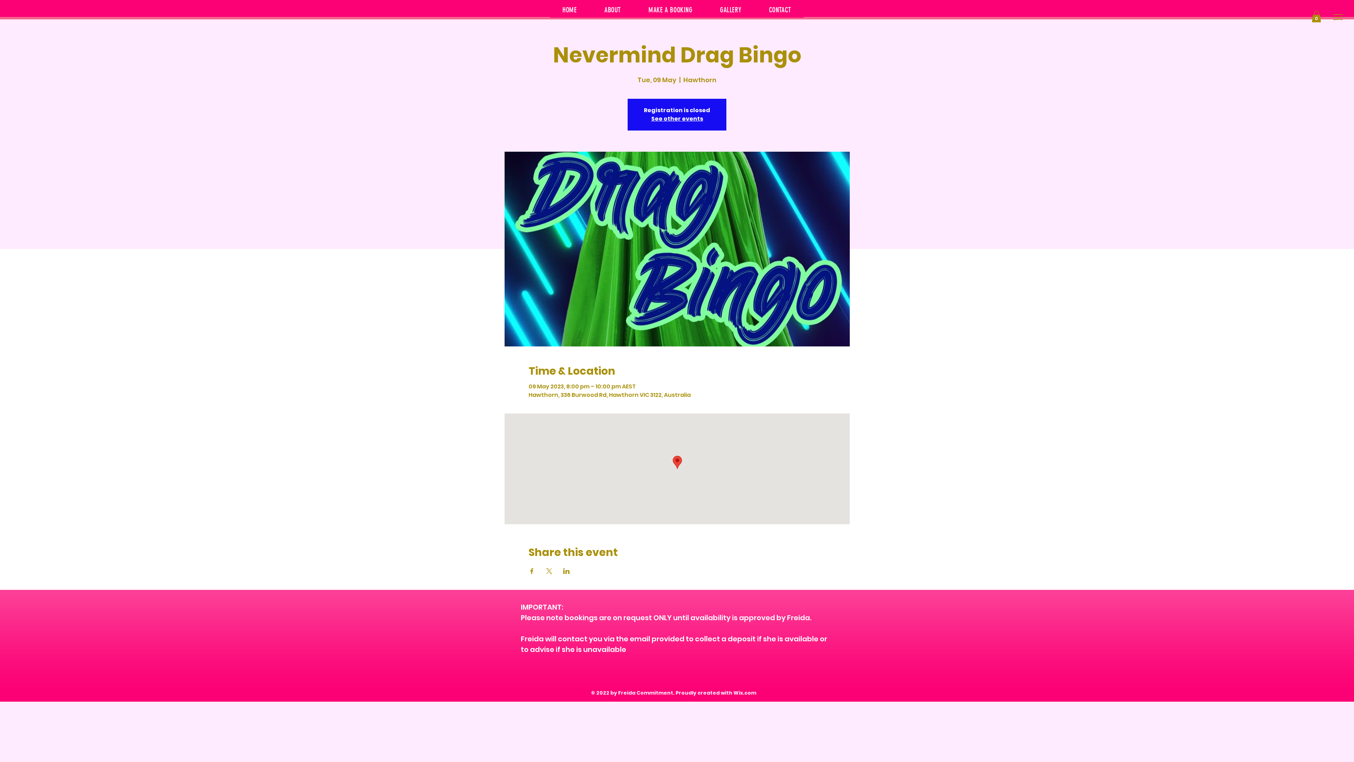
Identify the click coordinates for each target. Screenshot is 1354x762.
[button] (1316, 16)
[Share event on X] (549, 571)
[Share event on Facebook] (532, 571)
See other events (677, 119)
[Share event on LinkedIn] (566, 571)
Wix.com (744, 692)
